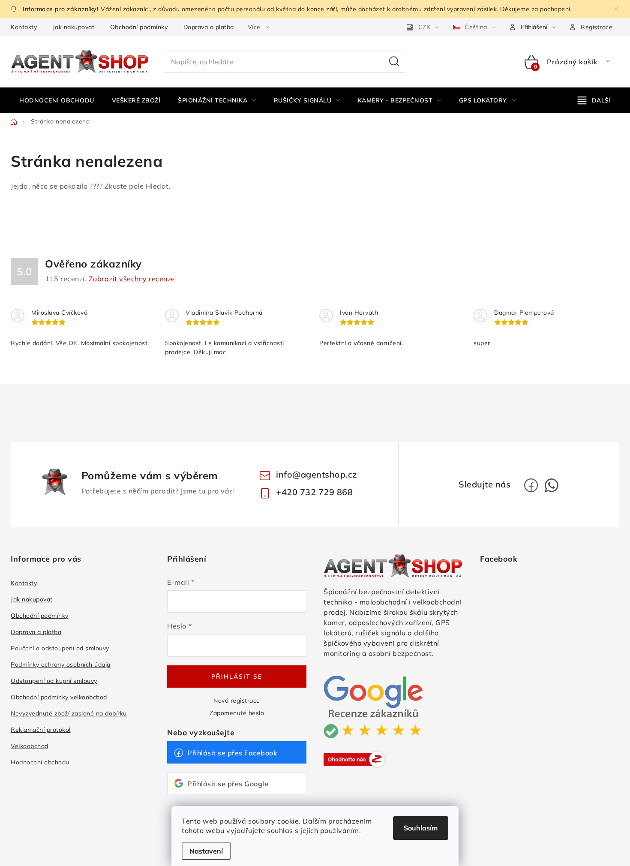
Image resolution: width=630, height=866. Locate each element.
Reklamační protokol (41, 730)
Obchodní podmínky (139, 27)
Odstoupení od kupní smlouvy (54, 681)
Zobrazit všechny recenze (132, 278)
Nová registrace (236, 700)
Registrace (596, 27)
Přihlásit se (236, 676)
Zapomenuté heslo (237, 713)
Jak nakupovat (74, 27)
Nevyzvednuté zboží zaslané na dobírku (69, 713)
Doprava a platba (208, 27)
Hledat (394, 62)
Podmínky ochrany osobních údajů (61, 664)
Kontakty (24, 27)
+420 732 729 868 (314, 492)
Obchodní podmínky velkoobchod (59, 697)
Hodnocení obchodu (40, 762)
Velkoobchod (29, 746)
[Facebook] (531, 485)
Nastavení (206, 851)
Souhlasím (421, 828)
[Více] (594, 100)
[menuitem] (57, 100)
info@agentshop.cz (316, 474)
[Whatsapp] (551, 485)
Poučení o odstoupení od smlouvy (60, 648)
